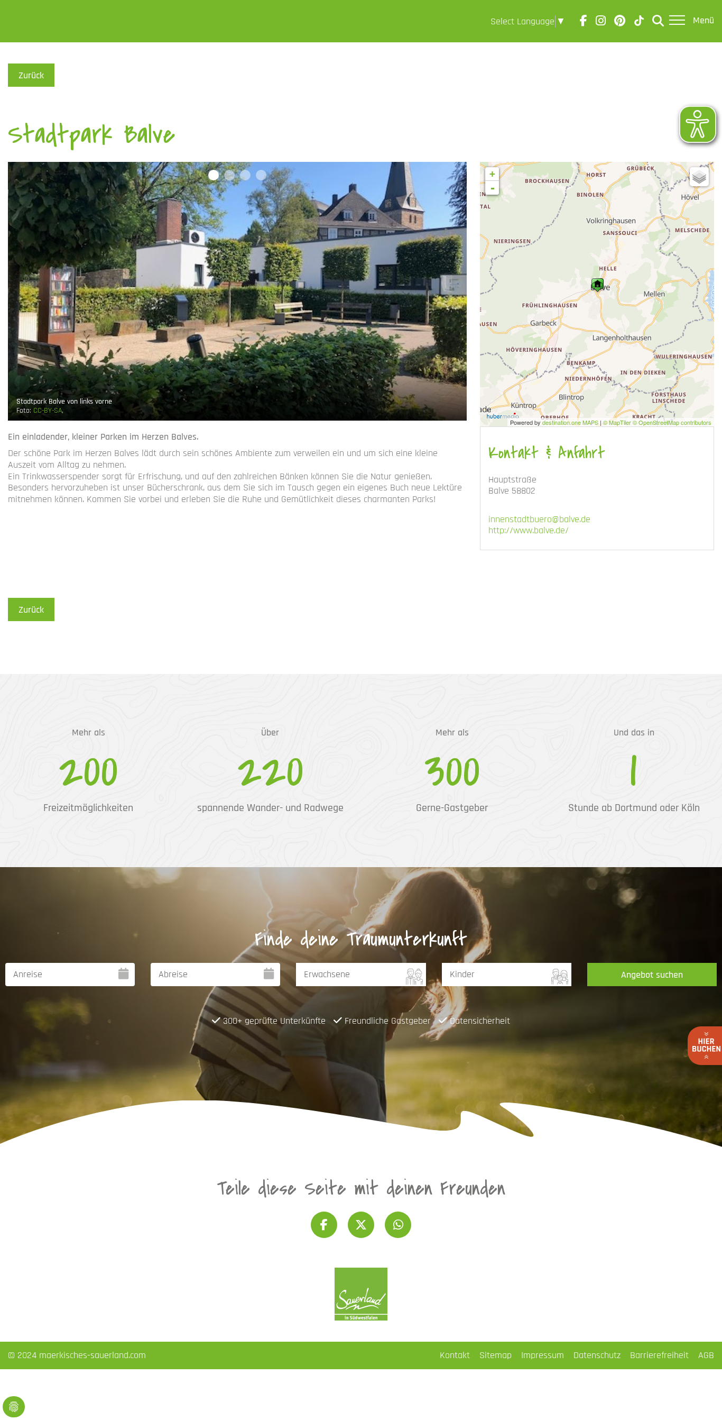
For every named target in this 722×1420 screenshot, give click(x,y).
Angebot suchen (652, 975)
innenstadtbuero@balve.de (539, 519)
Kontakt (455, 1355)
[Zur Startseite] (38, 21)
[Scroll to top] (697, 1395)
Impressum (542, 1355)
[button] (213, 175)
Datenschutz (597, 1355)
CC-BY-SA (47, 410)
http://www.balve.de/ (528, 530)
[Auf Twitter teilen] (361, 1225)
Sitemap (495, 1355)
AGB (706, 1355)
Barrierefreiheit (659, 1355)
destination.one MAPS (570, 422)
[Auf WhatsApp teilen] (398, 1225)
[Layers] (699, 176)
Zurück (31, 75)
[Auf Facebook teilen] (324, 1225)
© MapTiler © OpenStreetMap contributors (657, 422)
